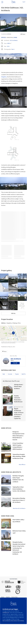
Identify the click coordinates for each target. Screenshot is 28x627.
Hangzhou (4, 77)
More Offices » (22, 464)
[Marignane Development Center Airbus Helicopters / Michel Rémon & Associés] (6, 436)
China (15, 37)
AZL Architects (14, 40)
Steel (4, 374)
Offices (3, 37)
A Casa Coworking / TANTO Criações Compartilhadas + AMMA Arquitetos (18, 446)
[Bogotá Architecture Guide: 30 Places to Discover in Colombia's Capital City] (8, 411)
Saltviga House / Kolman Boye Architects (18, 386)
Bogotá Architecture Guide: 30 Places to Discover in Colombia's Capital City (18, 414)
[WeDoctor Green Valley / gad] (6, 535)
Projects (17, 374)
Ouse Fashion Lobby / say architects (18, 521)
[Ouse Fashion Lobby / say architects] (6, 523)
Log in (23, 1)
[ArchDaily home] (13, 2)
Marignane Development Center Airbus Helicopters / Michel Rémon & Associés (18, 436)
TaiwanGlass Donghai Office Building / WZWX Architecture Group (19, 456)
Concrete (10, 374)
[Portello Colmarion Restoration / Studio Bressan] (8, 400)
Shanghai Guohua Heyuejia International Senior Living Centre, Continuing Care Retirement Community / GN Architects (19, 548)
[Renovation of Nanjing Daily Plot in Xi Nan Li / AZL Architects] (6, 502)
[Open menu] (2, 2)
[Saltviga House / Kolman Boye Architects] (8, 388)
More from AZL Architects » (19, 508)
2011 (8, 46)
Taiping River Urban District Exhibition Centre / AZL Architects (19, 489)
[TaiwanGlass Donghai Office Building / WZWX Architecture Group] (6, 458)
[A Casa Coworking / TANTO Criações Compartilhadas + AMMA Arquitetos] (6, 447)
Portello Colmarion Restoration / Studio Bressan (18, 399)
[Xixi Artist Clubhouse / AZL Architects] (13, 278)
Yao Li (12, 49)
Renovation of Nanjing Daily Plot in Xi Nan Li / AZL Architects (19, 500)
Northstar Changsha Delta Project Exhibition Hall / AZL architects (18, 479)
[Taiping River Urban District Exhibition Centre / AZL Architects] (6, 491)
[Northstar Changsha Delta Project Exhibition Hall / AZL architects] (6, 480)
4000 (8, 43)
